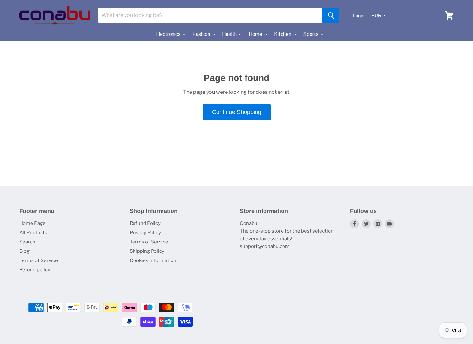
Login (358, 15)
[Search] (330, 15)
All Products (33, 232)
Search (27, 242)
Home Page (32, 223)
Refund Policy (145, 223)
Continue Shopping (236, 112)
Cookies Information (153, 260)
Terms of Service (38, 260)
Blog (24, 251)
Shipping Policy (147, 251)
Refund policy (34, 270)
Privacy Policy (145, 232)
